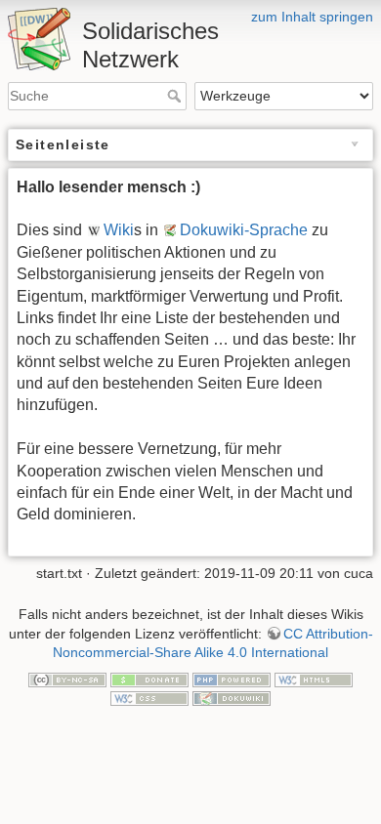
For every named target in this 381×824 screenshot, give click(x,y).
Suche (176, 96)
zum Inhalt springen (312, 16)
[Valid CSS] (149, 698)
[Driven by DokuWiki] (231, 698)
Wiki (119, 230)
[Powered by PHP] (231, 678)
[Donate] (149, 678)
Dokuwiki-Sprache (244, 230)
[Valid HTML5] (314, 678)
